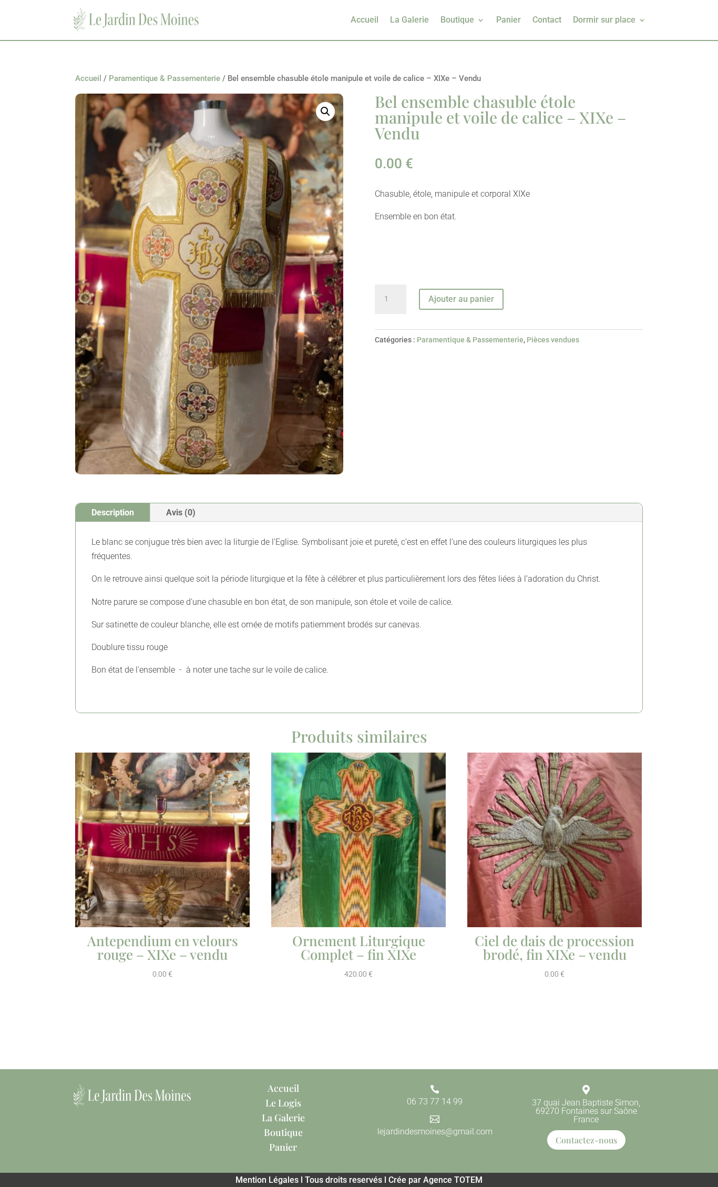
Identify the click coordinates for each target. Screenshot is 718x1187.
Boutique (457, 20)
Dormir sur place (604, 20)
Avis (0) (181, 513)
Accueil (364, 20)
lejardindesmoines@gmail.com (435, 1132)
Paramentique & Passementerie (164, 78)
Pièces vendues (553, 340)
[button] (325, 111)
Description (112, 513)
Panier (508, 20)
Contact (546, 20)
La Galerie (409, 20)
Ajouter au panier (461, 299)
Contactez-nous (586, 1139)
